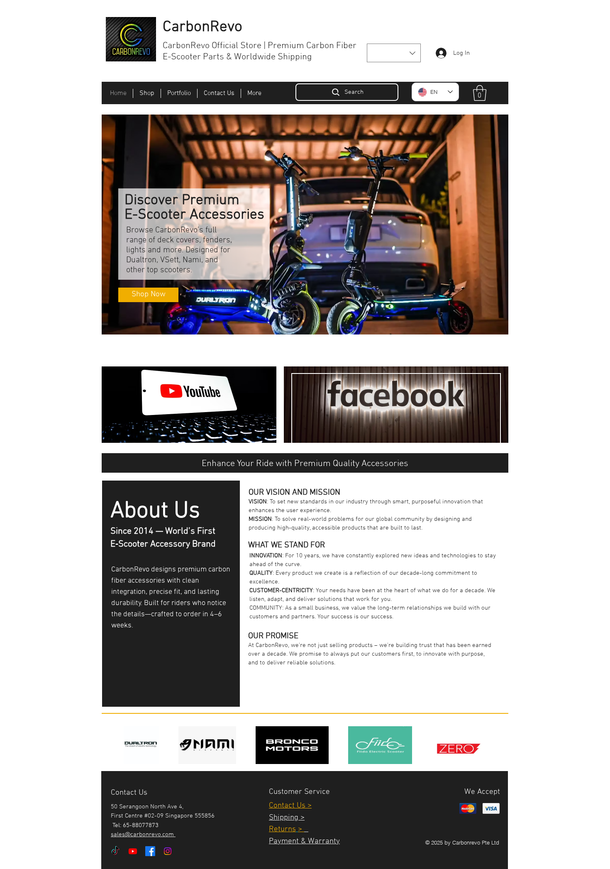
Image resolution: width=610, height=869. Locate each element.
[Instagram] (168, 851)
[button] (394, 53)
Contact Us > (290, 805)
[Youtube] (133, 851)
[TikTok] (115, 851)
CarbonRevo (202, 27)
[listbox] (394, 53)
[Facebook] (150, 851)
